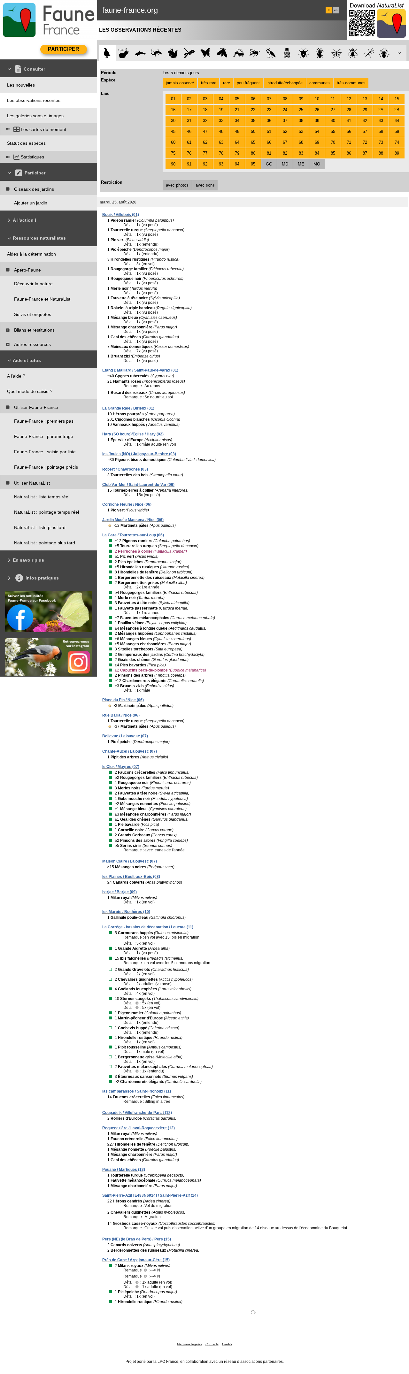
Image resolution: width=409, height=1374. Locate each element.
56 (349, 131)
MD (285, 164)
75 (173, 153)
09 (301, 98)
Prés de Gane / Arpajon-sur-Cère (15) (136, 1260)
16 (173, 109)
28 (349, 109)
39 (317, 120)
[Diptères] (352, 53)
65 (253, 142)
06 (253, 98)
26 (317, 109)
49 (237, 131)
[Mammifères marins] (140, 53)
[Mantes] (271, 53)
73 (381, 142)
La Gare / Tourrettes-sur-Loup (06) (133, 535)
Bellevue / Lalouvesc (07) (125, 736)
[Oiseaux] (107, 53)
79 (237, 153)
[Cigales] (287, 53)
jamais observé (180, 83)
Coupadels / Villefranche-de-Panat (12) (137, 1112)
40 (333, 120)
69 (317, 142)
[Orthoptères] (238, 53)
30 (173, 120)
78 (221, 153)
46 (189, 131)
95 (253, 164)
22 (253, 109)
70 (333, 142)
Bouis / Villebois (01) (120, 214)
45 (173, 131)
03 (205, 98)
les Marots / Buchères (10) (126, 912)
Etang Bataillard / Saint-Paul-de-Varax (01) (140, 370)
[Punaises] (304, 53)
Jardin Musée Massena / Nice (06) (133, 520)
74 (397, 142)
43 (381, 120)
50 (253, 131)
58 (381, 131)
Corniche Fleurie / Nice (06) (126, 504)
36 (269, 120)
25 (301, 109)
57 (365, 131)
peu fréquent (248, 83)
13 (365, 98)
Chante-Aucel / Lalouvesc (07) (129, 751)
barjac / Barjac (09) (119, 892)
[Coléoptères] (320, 53)
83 (301, 153)
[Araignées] (385, 53)
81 (269, 153)
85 (333, 153)
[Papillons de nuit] (222, 53)
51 (269, 131)
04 (221, 98)
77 (205, 153)
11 (333, 98)
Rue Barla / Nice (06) (121, 715)
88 (381, 153)
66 (269, 142)
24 (285, 109)
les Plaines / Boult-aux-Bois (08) (131, 876)
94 (237, 164)
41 (349, 120)
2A (380, 109)
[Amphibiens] (173, 53)
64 (237, 142)
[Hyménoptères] (254, 53)
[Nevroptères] (336, 53)
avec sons (205, 185)
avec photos (177, 185)
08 (285, 98)
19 (221, 109)
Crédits (227, 1344)
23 (269, 109)
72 (365, 142)
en (335, 10)
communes (319, 83)
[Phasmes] (369, 53)
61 (189, 142)
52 (285, 131)
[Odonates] (189, 53)
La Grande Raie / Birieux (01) (128, 408)
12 (349, 98)
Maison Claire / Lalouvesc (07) (129, 861)
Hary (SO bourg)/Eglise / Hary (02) (133, 434)
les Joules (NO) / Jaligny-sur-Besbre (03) (139, 454)
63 (221, 142)
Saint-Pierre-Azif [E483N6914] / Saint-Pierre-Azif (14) (150, 1195)
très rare (208, 83)
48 (221, 131)
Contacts (212, 1344)
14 (381, 98)
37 (285, 120)
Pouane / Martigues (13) (123, 1169)
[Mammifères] (124, 53)
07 (269, 98)
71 (349, 142)
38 (301, 120)
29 (365, 109)
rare (226, 83)
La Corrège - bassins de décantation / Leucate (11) (147, 927)
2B (396, 109)
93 (221, 164)
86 (349, 153)
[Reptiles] (156, 53)
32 (205, 120)
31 (189, 120)
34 (237, 120)
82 (285, 153)
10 (317, 98)
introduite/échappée (284, 83)
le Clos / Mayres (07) (120, 766)
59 (397, 131)
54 (317, 131)
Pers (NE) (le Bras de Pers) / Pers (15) (136, 1239)
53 (301, 131)
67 (285, 142)
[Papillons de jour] (205, 53)
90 (173, 164)
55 (333, 131)
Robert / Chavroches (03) (125, 469)
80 (253, 153)
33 (221, 120)
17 (189, 109)
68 (301, 142)
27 (333, 109)
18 (205, 109)
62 (205, 142)
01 (173, 98)
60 (173, 142)
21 (237, 109)
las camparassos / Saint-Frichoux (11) (136, 1091)
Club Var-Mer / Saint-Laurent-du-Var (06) (138, 484)
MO (316, 164)
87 (365, 153)
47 (205, 131)
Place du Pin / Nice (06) (123, 700)
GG (269, 164)
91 (189, 164)
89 (397, 153)
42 (365, 120)
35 (253, 120)
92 (205, 164)
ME (301, 164)
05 (237, 98)
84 (317, 153)
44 (397, 120)
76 (189, 153)
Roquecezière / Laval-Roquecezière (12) (138, 1128)
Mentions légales (189, 1344)
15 (397, 98)
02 (189, 98)
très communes (351, 83)
